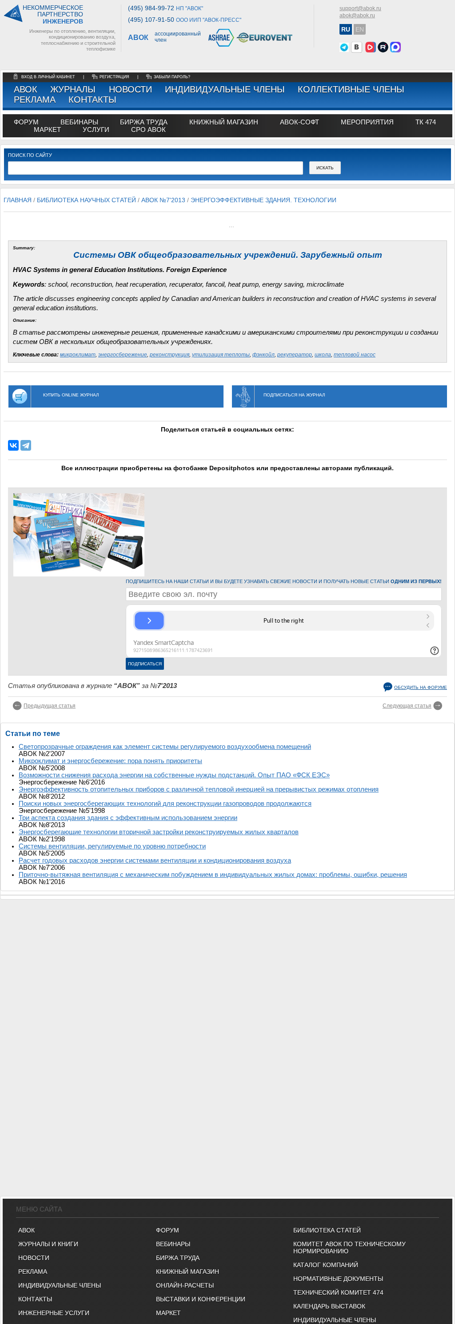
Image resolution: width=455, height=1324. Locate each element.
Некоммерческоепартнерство (53, 14)
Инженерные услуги (53, 1312)
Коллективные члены (351, 89)
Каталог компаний (325, 1264)
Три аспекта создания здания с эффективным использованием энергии (128, 817)
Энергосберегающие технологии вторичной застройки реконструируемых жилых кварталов (159, 832)
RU (345, 29)
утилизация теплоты (221, 355)
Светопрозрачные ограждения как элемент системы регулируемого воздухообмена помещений (165, 746)
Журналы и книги (48, 1244)
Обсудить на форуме (420, 687)
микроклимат (78, 355)
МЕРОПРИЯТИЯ (367, 122)
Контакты (92, 99)
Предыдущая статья (50, 706)
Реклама (35, 99)
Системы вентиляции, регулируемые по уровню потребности (112, 846)
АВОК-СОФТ (299, 122)
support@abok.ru (360, 8)
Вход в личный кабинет (48, 77)
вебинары (79, 122)
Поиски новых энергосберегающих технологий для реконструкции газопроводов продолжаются (165, 803)
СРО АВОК (148, 129)
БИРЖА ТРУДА (178, 1257)
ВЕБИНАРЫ (173, 1244)
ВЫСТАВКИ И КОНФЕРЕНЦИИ (200, 1299)
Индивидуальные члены (225, 89)
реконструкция (169, 355)
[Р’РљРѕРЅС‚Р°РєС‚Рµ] (13, 445)
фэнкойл (263, 355)
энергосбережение (122, 355)
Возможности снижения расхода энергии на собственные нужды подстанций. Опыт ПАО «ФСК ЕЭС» (174, 775)
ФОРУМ (26, 122)
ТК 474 (425, 122)
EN (359, 29)
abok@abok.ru (357, 15)
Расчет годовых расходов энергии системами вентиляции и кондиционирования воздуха (155, 860)
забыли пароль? (172, 77)
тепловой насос (354, 355)
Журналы (73, 89)
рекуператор (294, 355)
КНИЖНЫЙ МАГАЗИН (187, 1271)
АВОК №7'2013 (163, 200)
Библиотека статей (327, 1230)
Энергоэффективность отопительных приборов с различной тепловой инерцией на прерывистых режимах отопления (199, 789)
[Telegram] (25, 445)
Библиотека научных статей (86, 200)
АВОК (25, 89)
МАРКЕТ (47, 129)
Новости (130, 89)
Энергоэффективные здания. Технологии (263, 200)
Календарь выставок (329, 1306)
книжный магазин (223, 122)
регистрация (114, 77)
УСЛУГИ (96, 129)
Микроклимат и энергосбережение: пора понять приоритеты (110, 760)
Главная (18, 200)
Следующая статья (407, 706)
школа (323, 355)
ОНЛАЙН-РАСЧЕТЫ (185, 1285)
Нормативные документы (338, 1278)
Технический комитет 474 (338, 1292)
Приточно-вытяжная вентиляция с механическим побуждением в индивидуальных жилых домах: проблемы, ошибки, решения (213, 874)
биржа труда (144, 122)
